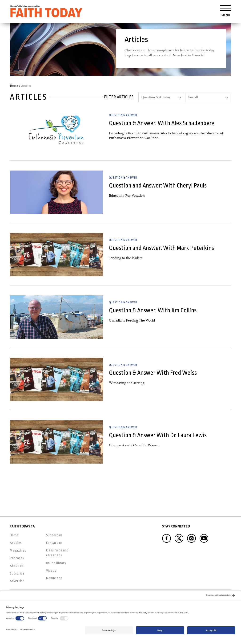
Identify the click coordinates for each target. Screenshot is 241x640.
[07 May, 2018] (56, 129)
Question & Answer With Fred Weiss (153, 373)
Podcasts (17, 558)
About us (16, 566)
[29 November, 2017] (56, 317)
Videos (51, 570)
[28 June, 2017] (56, 442)
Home (14, 86)
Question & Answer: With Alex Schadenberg (162, 123)
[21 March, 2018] (56, 192)
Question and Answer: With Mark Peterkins (161, 248)
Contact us (54, 543)
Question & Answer (123, 115)
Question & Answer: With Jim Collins (153, 310)
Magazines (18, 550)
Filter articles (119, 97)
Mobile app (54, 578)
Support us (54, 535)
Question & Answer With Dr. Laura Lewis (158, 435)
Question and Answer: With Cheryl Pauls (158, 185)
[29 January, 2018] (56, 254)
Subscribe (17, 573)
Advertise (17, 581)
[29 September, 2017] (56, 379)
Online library (56, 563)
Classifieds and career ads (57, 552)
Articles (16, 543)
